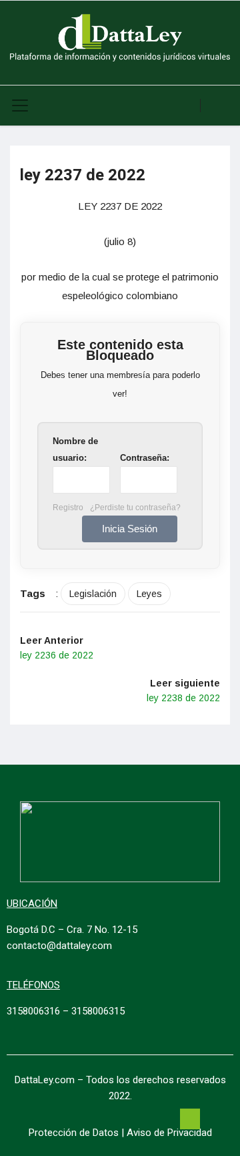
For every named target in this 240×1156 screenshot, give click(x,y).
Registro (68, 507)
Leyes (149, 593)
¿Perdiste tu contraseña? (135, 507)
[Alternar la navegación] (20, 105)
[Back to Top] (190, 1119)
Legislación (93, 593)
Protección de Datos (74, 1133)
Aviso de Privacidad (169, 1133)
